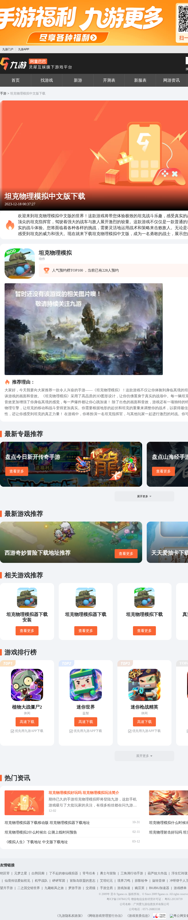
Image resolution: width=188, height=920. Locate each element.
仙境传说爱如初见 (17, 880)
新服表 (140, 80)
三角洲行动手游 (132, 873)
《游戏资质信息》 (138, 915)
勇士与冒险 (108, 873)
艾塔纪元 (106, 880)
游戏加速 (123, 888)
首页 (15, 80)
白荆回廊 (38, 873)
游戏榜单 (180, 888)
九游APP (23, 49)
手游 (3, 93)
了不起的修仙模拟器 (63, 873)
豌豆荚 (139, 888)
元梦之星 (20, 873)
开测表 (109, 80)
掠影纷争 (141, 880)
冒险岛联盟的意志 (82, 880)
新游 (78, 80)
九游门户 (7, 49)
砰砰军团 (58, 880)
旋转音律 (158, 880)
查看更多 (16, 471)
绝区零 (5, 873)
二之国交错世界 (28, 888)
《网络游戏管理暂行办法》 (105, 915)
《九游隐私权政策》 (69, 915)
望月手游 (6, 888)
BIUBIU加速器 (159, 888)
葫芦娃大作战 (157, 873)
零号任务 (89, 873)
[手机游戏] (36, 64)
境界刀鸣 (123, 880)
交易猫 (90, 888)
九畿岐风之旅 (54, 888)
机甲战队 (41, 880)
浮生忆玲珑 (179, 873)
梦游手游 (74, 888)
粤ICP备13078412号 (118, 899)
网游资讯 (171, 80)
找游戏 (47, 80)
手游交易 (106, 888)
